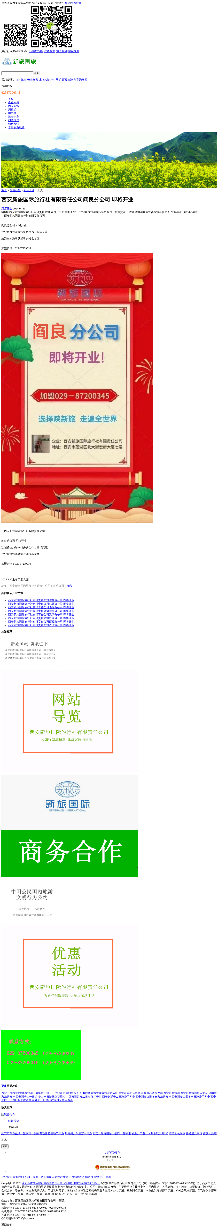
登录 (67, 3)
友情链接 (87, 1176)
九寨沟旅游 (80, 79)
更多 (4, 1085)
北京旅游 (44, 79)
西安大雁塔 (210, 1133)
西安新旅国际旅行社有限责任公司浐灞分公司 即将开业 (41, 625)
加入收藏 (61, 51)
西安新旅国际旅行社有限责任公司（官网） (48, 1183)
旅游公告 (15, 190)
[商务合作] (69, 1025)
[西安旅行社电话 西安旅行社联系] (41, 1079)
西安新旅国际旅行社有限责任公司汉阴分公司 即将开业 (41, 614)
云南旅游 (32, 79)
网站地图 (77, 1176)
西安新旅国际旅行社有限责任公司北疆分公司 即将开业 (41, 603)
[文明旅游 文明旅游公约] (32, 920)
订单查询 (49, 51)
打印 (69, 585)
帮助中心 (99, 1176)
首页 (4, 190)
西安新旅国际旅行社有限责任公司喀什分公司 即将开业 (41, 600)
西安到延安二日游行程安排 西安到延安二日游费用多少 (102, 1096)
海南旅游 (21, 79)
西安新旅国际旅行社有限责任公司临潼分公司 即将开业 (41, 607)
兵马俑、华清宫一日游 (78, 1133)
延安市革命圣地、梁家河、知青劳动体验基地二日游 (32, 1133)
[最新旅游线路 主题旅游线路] (109, 187)
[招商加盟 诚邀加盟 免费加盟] (69, 876)
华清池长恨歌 (177, 1133)
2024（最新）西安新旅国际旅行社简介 (48, 1176)
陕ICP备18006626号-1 (87, 1183)
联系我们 (18, 1176)
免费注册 (76, 3)
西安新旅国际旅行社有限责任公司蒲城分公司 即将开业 (41, 610)
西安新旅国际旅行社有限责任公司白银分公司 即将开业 (41, 618)
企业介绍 (6, 1176)
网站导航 (73, 51)
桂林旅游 (55, 79)
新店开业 (29, 190)
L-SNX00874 (36, 51)
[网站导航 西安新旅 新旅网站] (69, 770)
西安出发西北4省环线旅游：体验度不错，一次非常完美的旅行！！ (41, 1093)
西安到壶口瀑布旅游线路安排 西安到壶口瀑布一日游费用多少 (173, 1096)
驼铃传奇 (13, 1120)
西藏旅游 (67, 79)
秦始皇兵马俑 (194, 1133)
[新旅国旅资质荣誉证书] (29, 665)
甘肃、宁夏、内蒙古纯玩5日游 (149, 1133)
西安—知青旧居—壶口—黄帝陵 (112, 1133)
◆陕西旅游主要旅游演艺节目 (100, 1093)
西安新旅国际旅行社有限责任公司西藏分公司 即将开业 (41, 621)
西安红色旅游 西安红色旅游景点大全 (186, 1093)
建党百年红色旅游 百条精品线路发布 (141, 1093)
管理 (108, 1176)
